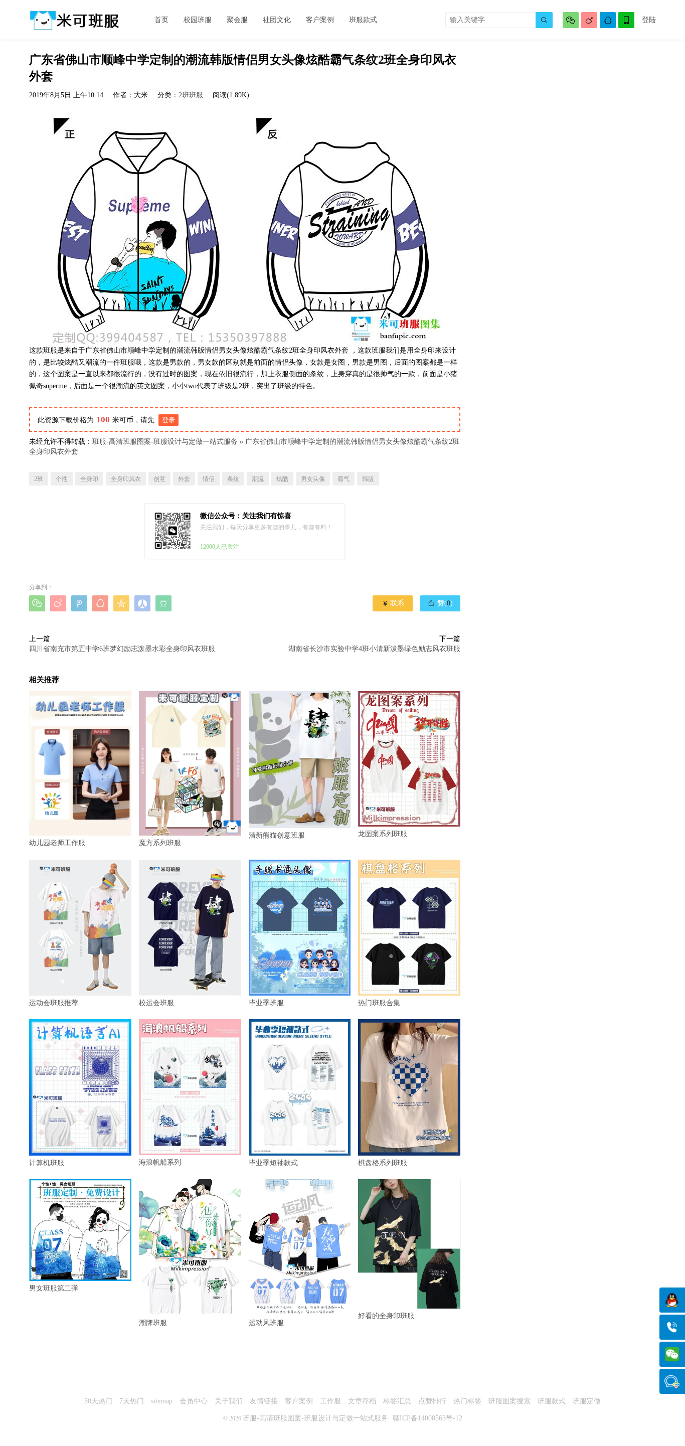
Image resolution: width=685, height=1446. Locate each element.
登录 (168, 420)
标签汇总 (397, 1401)
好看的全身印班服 (386, 1316)
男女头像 (313, 479)
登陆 (649, 20)
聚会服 (237, 20)
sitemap (162, 1401)
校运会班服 (156, 1003)
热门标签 (467, 1401)
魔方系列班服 (160, 843)
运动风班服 (266, 1323)
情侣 (209, 479)
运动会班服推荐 (53, 1003)
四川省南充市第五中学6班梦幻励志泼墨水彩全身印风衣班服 (122, 649)
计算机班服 (46, 1163)
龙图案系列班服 (382, 833)
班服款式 (363, 20)
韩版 (368, 479)
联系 (393, 603)
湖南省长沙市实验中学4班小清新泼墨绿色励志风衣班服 (374, 649)
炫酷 (282, 479)
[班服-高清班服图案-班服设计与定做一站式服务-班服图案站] (74, 20)
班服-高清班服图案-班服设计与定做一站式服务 (165, 441)
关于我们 (229, 1401)
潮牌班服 (153, 1323)
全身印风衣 (126, 479)
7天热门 (131, 1401)
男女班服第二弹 (53, 1288)
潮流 (258, 479)
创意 (159, 479)
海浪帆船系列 (160, 1162)
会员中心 (194, 1401)
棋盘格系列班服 (382, 1162)
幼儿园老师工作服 (57, 843)
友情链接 (264, 1401)
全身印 (89, 479)
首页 (161, 20)
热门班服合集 (379, 1003)
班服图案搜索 (509, 1401)
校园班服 (198, 20)
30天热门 (98, 1401)
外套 (184, 479)
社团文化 (277, 20)
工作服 (330, 1401)
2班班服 (191, 95)
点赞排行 (432, 1401)
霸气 (343, 479)
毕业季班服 (266, 1003)
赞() (440, 603)
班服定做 (587, 1401)
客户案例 (320, 20)
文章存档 (362, 1401)
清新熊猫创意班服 (277, 835)
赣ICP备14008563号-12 (427, 1418)
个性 (62, 479)
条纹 (233, 479)
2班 (38, 479)
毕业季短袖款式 (273, 1162)
